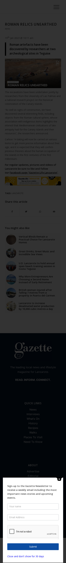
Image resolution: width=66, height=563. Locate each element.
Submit (33, 546)
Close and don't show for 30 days (25, 556)
